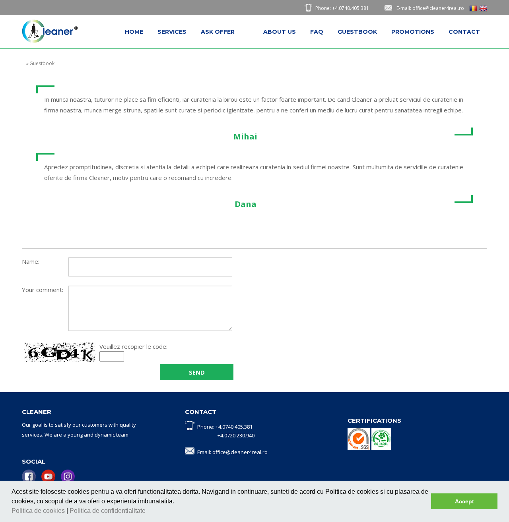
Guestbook (357, 31)
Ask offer (218, 31)
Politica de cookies (39, 510)
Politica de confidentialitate (108, 510)
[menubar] (302, 31)
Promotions (412, 31)
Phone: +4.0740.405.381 (342, 8)
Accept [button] (464, 501)
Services (172, 31)
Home (134, 31)
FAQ (316, 31)
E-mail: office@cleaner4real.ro (430, 8)
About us (279, 31)
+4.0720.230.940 (236, 435)
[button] (148, 511)
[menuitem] (134, 31)
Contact (464, 31)
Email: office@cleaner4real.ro (232, 452)
